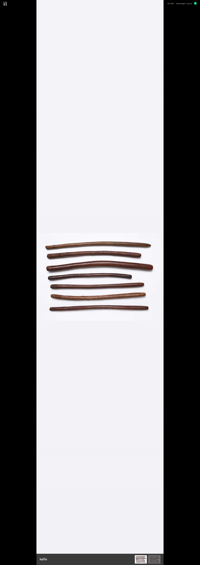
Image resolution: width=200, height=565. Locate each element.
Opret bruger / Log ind (184, 3)
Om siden (170, 3)
